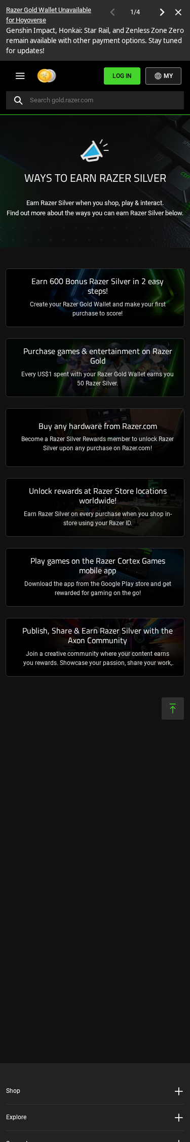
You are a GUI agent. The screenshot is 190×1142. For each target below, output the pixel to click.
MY (167, 76)
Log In (122, 76)
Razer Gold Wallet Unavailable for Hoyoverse (48, 15)
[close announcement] (178, 12)
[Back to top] (173, 708)
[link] (95, 298)
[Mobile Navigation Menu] (20, 76)
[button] (95, 1091)
